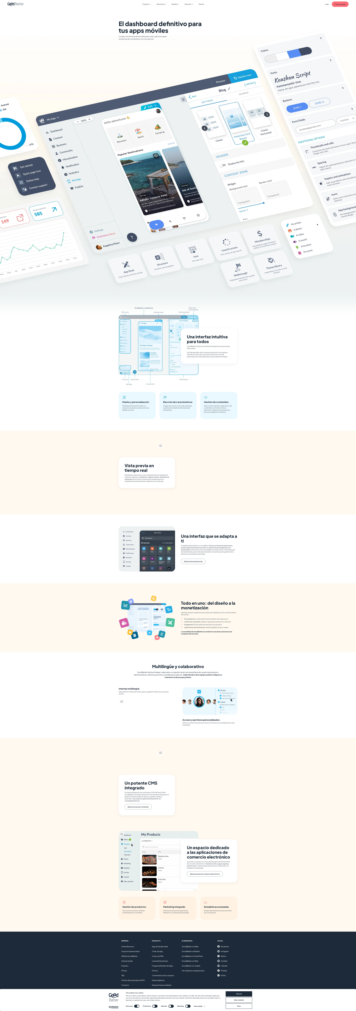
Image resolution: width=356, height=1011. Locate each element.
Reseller (174, 4)
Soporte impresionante (130, 951)
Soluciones (160, 4)
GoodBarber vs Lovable (191, 966)
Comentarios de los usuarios (163, 975)
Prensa (124, 971)
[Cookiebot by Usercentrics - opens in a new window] (114, 1007)
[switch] (155, 1006)
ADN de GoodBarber (129, 956)
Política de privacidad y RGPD (133, 980)
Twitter (223, 956)
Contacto (125, 985)
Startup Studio (127, 961)
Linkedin (224, 966)
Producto (145, 4)
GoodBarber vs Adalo (190, 946)
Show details (198, 1006)
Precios (201, 4)
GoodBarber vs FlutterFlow (192, 956)
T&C (123, 975)
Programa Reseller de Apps (162, 966)
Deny (239, 1006)
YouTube (224, 961)
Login (327, 4)
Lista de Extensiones (160, 961)
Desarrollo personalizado (161, 985)
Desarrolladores (158, 980)
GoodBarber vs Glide (190, 961)
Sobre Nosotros (127, 946)
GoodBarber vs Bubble (191, 951)
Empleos (124, 966)
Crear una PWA (157, 956)
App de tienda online (160, 946)
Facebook (225, 946)
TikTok (223, 975)
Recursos (188, 4)
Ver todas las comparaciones (193, 971)
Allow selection (239, 1000)
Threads (224, 971)
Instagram (225, 951)
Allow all (239, 994)
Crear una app (157, 951)
